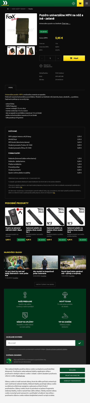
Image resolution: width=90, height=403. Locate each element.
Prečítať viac (20, 376)
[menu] (86, 3)
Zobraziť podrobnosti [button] (72, 381)
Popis (11, 87)
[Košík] (80, 3)
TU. (21, 187)
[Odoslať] (79, 343)
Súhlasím (72, 370)
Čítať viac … (66, 23)
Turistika (15, 278)
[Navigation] (6, 51)
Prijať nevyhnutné (72, 375)
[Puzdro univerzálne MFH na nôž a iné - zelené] (11, 50)
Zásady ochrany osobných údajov (56, 349)
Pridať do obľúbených (48, 66)
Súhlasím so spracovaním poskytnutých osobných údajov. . (38, 349)
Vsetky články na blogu (45, 284)
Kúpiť (75, 58)
